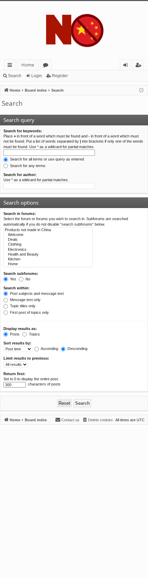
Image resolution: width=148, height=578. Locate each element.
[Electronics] (48, 249)
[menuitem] (97, 420)
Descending (76, 349)
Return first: (14, 374)
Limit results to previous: (26, 358)
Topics (34, 334)
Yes (12, 279)
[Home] (74, 30)
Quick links (11, 66)
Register (60, 75)
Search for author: (19, 175)
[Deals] (48, 239)
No (27, 279)
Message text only (25, 300)
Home (27, 65)
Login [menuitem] (127, 66)
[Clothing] (48, 244)
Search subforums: (20, 273)
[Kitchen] (48, 259)
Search (14, 75)
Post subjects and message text (36, 293)
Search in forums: (19, 213)
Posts (14, 334)
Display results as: (20, 329)
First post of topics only (29, 312)
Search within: (16, 288)
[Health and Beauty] (48, 254)
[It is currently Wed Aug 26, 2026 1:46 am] (141, 90)
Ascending (49, 349)
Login (36, 75)
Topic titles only (22, 306)
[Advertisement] (74, 499)
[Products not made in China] (48, 230)
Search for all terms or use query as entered (46, 159)
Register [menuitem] (140, 66)
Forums (47, 66)
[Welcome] (48, 235)
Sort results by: (17, 343)
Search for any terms (27, 166)
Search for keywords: (22, 131)
